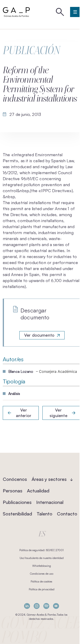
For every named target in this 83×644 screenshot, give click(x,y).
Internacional (49, 502)
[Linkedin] (27, 606)
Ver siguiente (58, 412)
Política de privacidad (41, 589)
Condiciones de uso (41, 573)
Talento (44, 514)
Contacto (67, 514)
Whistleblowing (41, 566)
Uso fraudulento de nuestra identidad (42, 558)
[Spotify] (46, 606)
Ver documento (39, 335)
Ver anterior (23, 412)
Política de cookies (41, 581)
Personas (12, 491)
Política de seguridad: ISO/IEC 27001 (41, 550)
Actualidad (38, 491)
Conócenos (15, 479)
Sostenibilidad (17, 514)
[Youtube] (56, 606)
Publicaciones (17, 502)
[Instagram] (37, 606)
